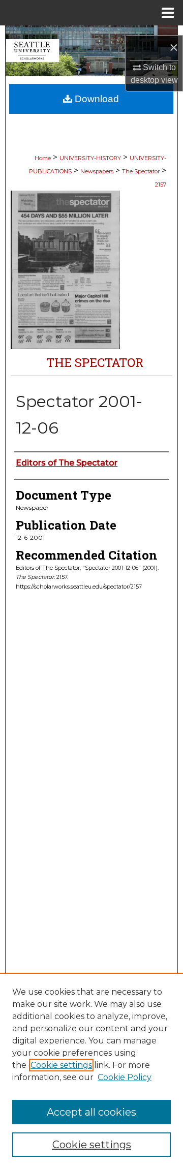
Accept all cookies (91, 1112)
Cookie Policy (124, 1077)
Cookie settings (61, 1065)
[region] (91, 1071)
